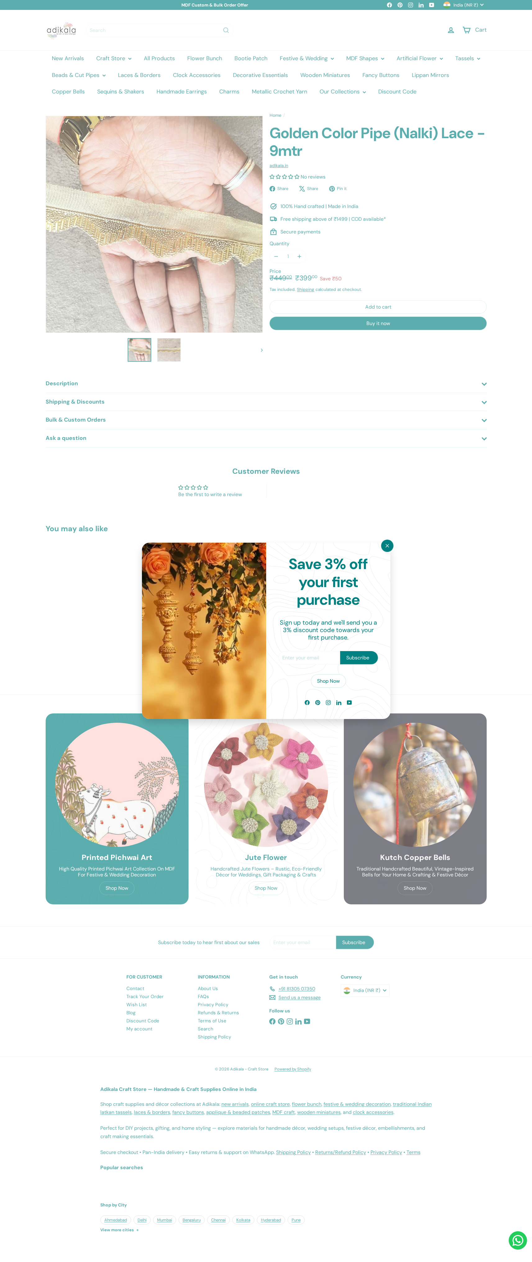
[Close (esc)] (387, 546)
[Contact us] (518, 1240)
